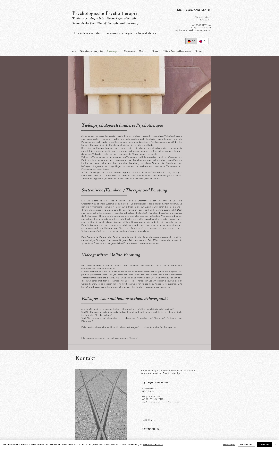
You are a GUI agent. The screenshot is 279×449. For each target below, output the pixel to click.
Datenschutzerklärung (153, 444)
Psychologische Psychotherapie (105, 14)
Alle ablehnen (246, 444)
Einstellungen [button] (229, 444)
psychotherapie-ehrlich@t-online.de (193, 30)
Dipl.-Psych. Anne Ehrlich (194, 9)
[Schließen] (275, 444)
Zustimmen (264, 444)
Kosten (133, 337)
